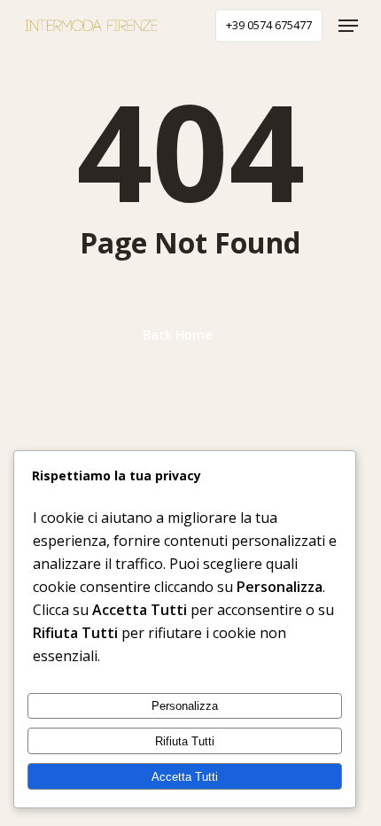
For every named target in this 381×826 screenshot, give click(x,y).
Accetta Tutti (185, 776)
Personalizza (185, 706)
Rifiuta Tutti (184, 741)
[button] (348, 26)
